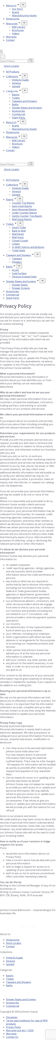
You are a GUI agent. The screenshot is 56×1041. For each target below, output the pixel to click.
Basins (15, 94)
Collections (12, 76)
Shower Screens (21, 288)
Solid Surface (19, 273)
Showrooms (12, 18)
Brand (15, 12)
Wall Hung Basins (22, 219)
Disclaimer (12, 1017)
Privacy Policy (13, 1027)
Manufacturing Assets (24, 15)
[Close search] (2, 57)
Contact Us (12, 1037)
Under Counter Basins (24, 212)
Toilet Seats (18, 250)
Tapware (17, 258)
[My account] (2, 174)
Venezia (16, 83)
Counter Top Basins (23, 203)
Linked (15, 244)
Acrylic (15, 270)
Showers (17, 262)
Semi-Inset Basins (22, 206)
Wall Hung (18, 237)
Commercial (18, 114)
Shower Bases (20, 284)
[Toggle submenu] (23, 4)
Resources (12, 23)
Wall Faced (18, 234)
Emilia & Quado (20, 79)
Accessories (18, 111)
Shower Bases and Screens (27, 107)
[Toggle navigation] (1, 50)
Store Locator (11, 66)
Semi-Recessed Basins (24, 209)
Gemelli (16, 86)
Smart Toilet (19, 227)
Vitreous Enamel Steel (24, 276)
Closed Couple (20, 240)
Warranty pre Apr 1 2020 (20, 1030)
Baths (15, 104)
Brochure (17, 143)
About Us (11, 5)
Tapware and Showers (24, 101)
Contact (10, 40)
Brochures (18, 30)
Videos (15, 33)
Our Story (17, 9)
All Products (12, 71)
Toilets (16, 98)
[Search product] (1, 53)
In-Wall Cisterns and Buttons (28, 247)
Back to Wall (19, 230)
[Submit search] (30, 61)
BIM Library (18, 27)
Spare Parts (18, 117)
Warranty (11, 36)
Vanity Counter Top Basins (27, 216)
